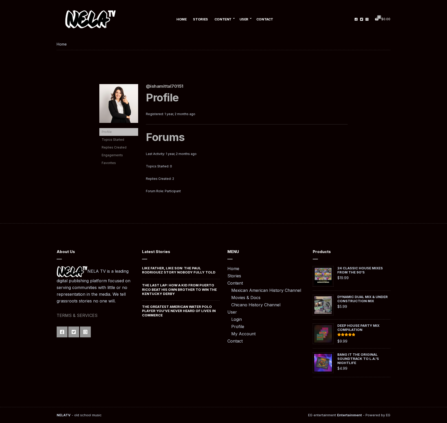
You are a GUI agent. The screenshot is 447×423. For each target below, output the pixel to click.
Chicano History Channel (255, 304)
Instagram (367, 19)
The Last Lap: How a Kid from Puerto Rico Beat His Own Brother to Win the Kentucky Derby (179, 289)
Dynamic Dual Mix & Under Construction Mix (362, 299)
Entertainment (349, 415)
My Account (243, 333)
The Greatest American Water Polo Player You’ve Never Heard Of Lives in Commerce (179, 311)
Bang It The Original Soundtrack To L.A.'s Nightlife (358, 358)
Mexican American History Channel (266, 290)
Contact (264, 19)
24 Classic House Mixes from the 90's (360, 270)
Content (223, 19)
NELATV (64, 415)
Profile (107, 132)
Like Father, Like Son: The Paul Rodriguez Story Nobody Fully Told (178, 270)
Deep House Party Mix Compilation (358, 327)
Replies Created (114, 147)
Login (236, 319)
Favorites (109, 163)
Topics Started (113, 140)
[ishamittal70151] (118, 106)
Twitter (361, 19)
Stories (200, 19)
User (244, 19)
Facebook (356, 19)
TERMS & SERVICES (77, 315)
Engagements (112, 155)
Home (181, 19)
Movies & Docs (245, 297)
